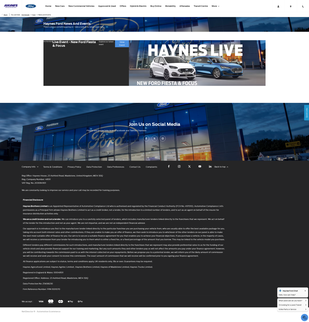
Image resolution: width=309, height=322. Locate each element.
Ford (33, 15)
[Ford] (30, 6)
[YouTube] (200, 166)
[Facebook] (146, 138)
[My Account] (278, 6)
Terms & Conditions (52, 166)
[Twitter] (154, 138)
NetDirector (28, 311)
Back (5, 15)
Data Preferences (115, 166)
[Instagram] (163, 138)
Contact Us (135, 166)
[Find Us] (290, 6)
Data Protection (94, 166)
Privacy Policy (74, 166)
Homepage (25, 15)
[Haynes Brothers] (11, 6)
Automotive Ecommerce (48, 311)
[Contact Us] (302, 6)
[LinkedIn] (210, 166)
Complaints (151, 166)
